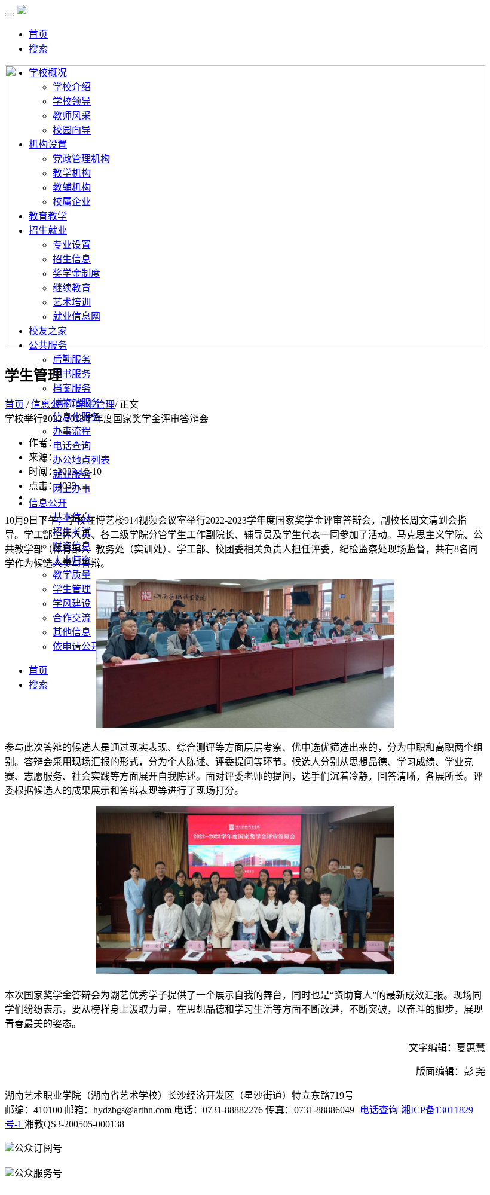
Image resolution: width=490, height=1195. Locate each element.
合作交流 (72, 618)
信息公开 (50, 404)
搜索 (38, 49)
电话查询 (72, 446)
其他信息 (72, 632)
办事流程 (72, 431)
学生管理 (72, 589)
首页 (38, 34)
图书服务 (72, 374)
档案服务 (72, 388)
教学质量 (72, 575)
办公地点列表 (81, 460)
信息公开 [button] (48, 503)
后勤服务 (72, 359)
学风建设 (72, 603)
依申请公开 (76, 646)
